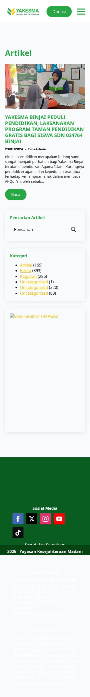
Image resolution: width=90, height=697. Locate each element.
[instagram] (45, 518)
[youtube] (59, 518)
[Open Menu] (81, 12)
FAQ (45, 556)
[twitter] (31, 518)
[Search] (73, 229)
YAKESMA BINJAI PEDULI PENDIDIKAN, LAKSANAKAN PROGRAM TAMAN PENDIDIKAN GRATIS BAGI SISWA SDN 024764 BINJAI (44, 129)
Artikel (26, 265)
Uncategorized (34, 282)
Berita (25, 270)
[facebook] (18, 518)
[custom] (18, 532)
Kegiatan (28, 276)
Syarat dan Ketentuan (45, 544)
